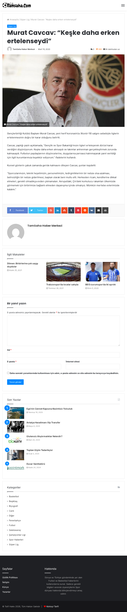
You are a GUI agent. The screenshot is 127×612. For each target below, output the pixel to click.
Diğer (11, 515)
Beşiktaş (13, 501)
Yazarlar (6, 592)
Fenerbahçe (15, 520)
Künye (5, 587)
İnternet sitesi (73, 361)
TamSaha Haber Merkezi (24, 49)
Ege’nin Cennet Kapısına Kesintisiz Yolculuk (49, 408)
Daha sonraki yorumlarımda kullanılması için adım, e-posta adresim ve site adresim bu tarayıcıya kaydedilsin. (64, 373)
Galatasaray (15, 530)
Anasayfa (13, 19)
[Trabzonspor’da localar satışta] (63, 271)
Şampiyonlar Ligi (17, 535)
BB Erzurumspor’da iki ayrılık (100, 284)
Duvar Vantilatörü (35, 464)
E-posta (11, 361)
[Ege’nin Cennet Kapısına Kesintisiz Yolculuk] (15, 413)
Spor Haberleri (16, 539)
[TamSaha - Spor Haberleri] (17, 5)
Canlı (11, 511)
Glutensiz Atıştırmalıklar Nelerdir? (44, 436)
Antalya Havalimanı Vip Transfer (43, 422)
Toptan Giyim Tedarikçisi (39, 450)
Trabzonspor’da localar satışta (62, 284)
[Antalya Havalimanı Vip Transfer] (15, 427)
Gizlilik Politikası (10, 577)
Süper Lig (24, 19)
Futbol (12, 525)
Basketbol (14, 496)
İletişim (5, 582)
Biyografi (13, 506)
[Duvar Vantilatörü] (15, 468)
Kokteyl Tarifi (52, 606)
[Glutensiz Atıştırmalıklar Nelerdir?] (15, 440)
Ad (9, 350)
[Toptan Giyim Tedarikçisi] (15, 454)
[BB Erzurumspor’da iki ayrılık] (102, 271)
